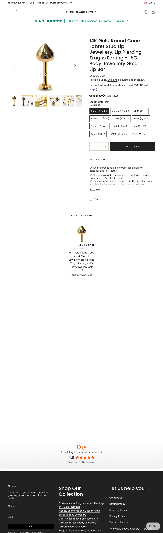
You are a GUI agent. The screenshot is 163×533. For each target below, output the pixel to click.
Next (75, 65)
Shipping (112, 79)
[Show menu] (9, 12)
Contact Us (115, 497)
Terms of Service (118, 522)
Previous (14, 65)
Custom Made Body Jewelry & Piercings (81, 503)
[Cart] (153, 12)
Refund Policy (117, 503)
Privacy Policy (117, 516)
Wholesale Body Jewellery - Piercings (130, 528)
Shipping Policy (118, 510)
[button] (97, 95)
